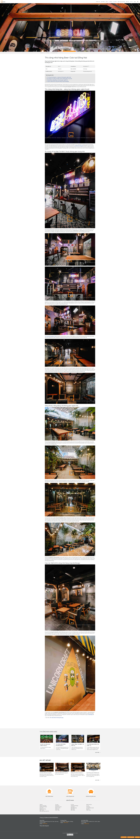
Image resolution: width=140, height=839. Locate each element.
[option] (70, 27)
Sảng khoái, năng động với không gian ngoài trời (57, 80)
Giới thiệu (103, 1)
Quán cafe (41, 807)
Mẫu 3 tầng (73, 810)
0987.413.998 (45, 823)
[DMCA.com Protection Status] (70, 834)
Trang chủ (98, 1)
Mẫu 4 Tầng (88, 810)
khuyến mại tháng (43, 808)
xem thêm (97, 752)
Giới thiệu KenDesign (43, 806)
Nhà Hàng (88, 806)
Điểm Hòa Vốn (89, 804)
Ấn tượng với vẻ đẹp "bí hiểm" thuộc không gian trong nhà (59, 78)
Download (72, 806)
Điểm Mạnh (73, 808)
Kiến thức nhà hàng (121, 1)
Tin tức (131, 1)
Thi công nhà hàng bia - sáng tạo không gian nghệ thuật (59, 77)
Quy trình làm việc (58, 806)
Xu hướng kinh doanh (90, 807)
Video (135, 1)
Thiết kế (110, 1)
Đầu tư (107, 1)
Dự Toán (72, 804)
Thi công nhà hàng (54, 52)
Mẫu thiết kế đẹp (74, 807)
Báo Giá (87, 808)
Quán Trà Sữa (57, 807)
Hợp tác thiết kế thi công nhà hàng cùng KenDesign (58, 81)
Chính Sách (57, 808)
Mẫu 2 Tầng (57, 810)
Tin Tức (87, 805)
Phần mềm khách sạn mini (44, 811)
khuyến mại (57, 805)
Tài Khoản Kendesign (74, 805)
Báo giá (127, 1)
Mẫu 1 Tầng (42, 810)
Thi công (115, 1)
